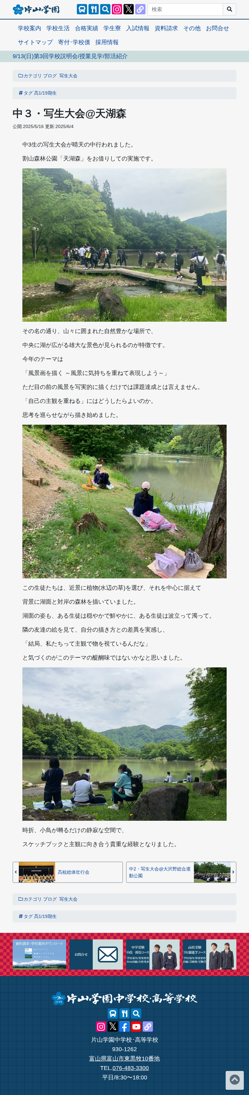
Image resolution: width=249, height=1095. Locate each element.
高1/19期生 (45, 93)
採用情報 (107, 42)
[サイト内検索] (105, 9)
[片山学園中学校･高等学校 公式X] (129, 9)
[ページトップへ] (235, 1080)
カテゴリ (33, 75)
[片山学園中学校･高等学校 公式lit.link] (140, 9)
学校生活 (58, 28)
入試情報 (137, 28)
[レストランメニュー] (94, 9)
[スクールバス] (82, 9)
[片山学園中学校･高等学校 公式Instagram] (117, 9)
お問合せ (217, 28)
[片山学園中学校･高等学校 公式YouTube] (136, 1027)
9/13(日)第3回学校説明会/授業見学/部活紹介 (70, 56)
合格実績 (86, 28)
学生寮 (112, 28)
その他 (192, 28)
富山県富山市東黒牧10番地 (124, 1058)
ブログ (50, 75)
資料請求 (166, 28)
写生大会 (68, 75)
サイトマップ (35, 42)
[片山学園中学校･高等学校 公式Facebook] (124, 1027)
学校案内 (29, 28)
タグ (28, 93)
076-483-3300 (131, 1068)
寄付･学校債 (74, 42)
